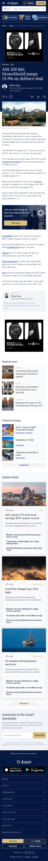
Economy (19, 400)
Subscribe (39, 735)
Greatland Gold (13, 247)
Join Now (41, 3)
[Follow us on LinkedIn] (29, 852)
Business (19, 368)
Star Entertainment (10, 261)
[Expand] (42, 296)
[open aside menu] (3, 3)
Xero (4, 273)
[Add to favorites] (38, 96)
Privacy (27, 857)
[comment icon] (10, 96)
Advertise (13, 846)
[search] (43, 8)
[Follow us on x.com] (33, 852)
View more (24, 704)
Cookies (35, 857)
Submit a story (35, 846)
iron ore (38, 181)
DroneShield (7, 236)
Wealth (18, 384)
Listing (30, 3)
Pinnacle (5, 253)
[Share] (44, 96)
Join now (15, 223)
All (5, 9)
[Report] (32, 96)
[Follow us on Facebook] (26, 852)
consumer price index (11, 162)
